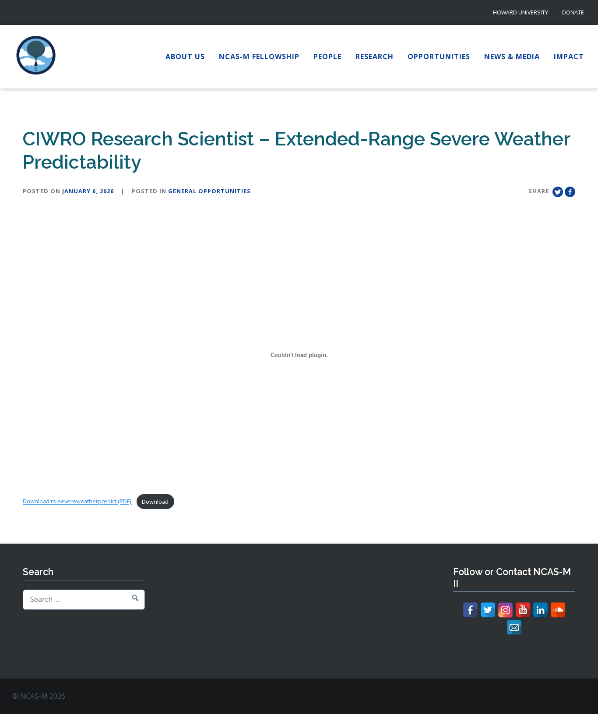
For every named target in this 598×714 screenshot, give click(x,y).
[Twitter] (488, 610)
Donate (573, 12)
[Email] (514, 627)
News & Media (512, 56)
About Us (185, 56)
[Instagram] (505, 610)
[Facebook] (470, 610)
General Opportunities (209, 191)
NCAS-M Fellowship (259, 56)
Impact (569, 56)
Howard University (520, 12)
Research (374, 56)
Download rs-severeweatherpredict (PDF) (77, 501)
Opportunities (439, 56)
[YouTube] (523, 610)
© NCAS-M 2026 (38, 696)
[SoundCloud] (558, 610)
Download (155, 501)
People (327, 56)
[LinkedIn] (540, 610)
